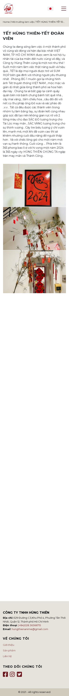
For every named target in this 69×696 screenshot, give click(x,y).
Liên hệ (7, 656)
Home (6, 21)
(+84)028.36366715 (29, 625)
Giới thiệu (8, 644)
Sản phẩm (9, 650)
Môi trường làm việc (23, 21)
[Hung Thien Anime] (8, 8)
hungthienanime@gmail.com (30, 629)
